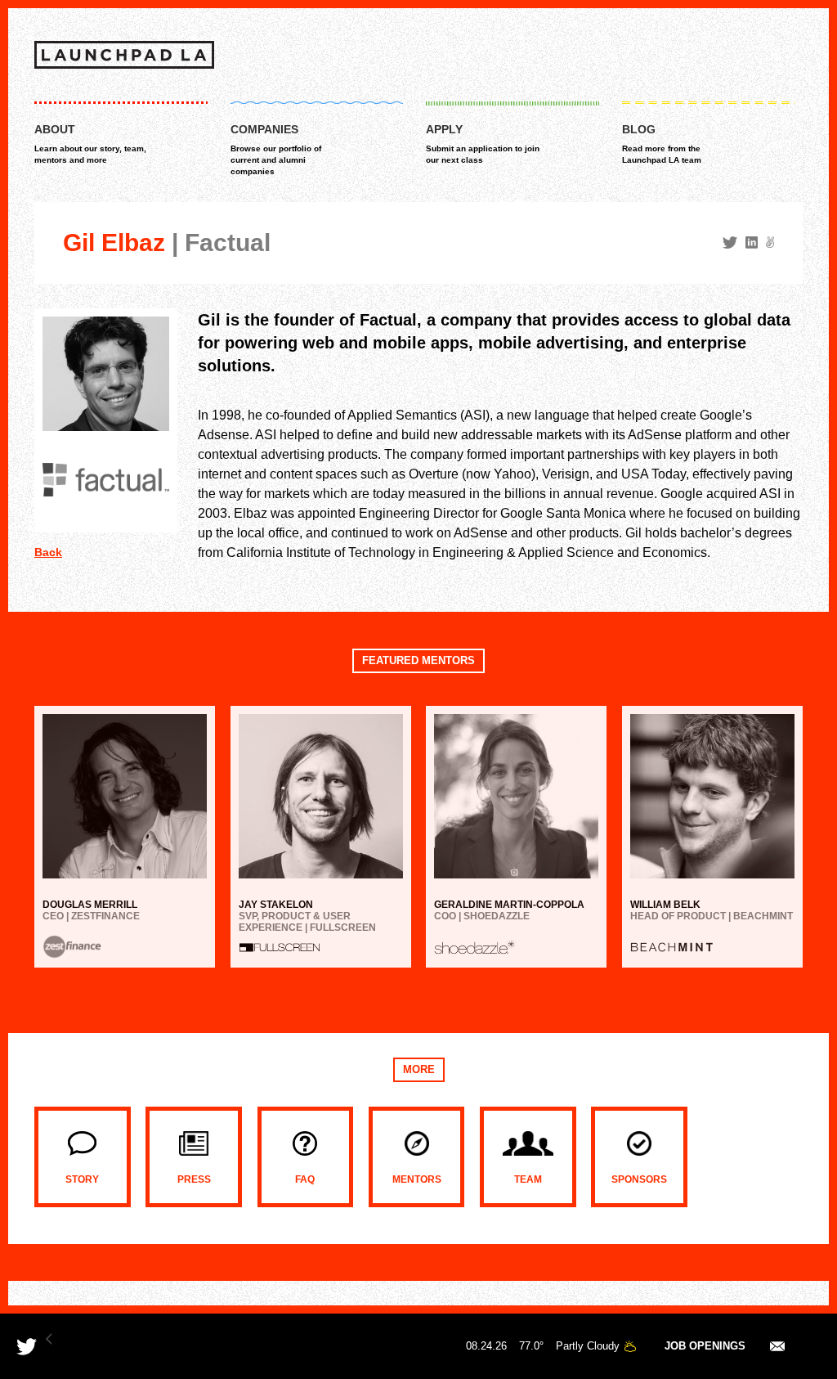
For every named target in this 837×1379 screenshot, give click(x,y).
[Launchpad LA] (124, 55)
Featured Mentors (418, 660)
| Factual (221, 242)
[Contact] (777, 1346)
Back (48, 552)
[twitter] (730, 242)
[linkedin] (751, 242)
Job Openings (705, 1346)
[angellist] (770, 242)
